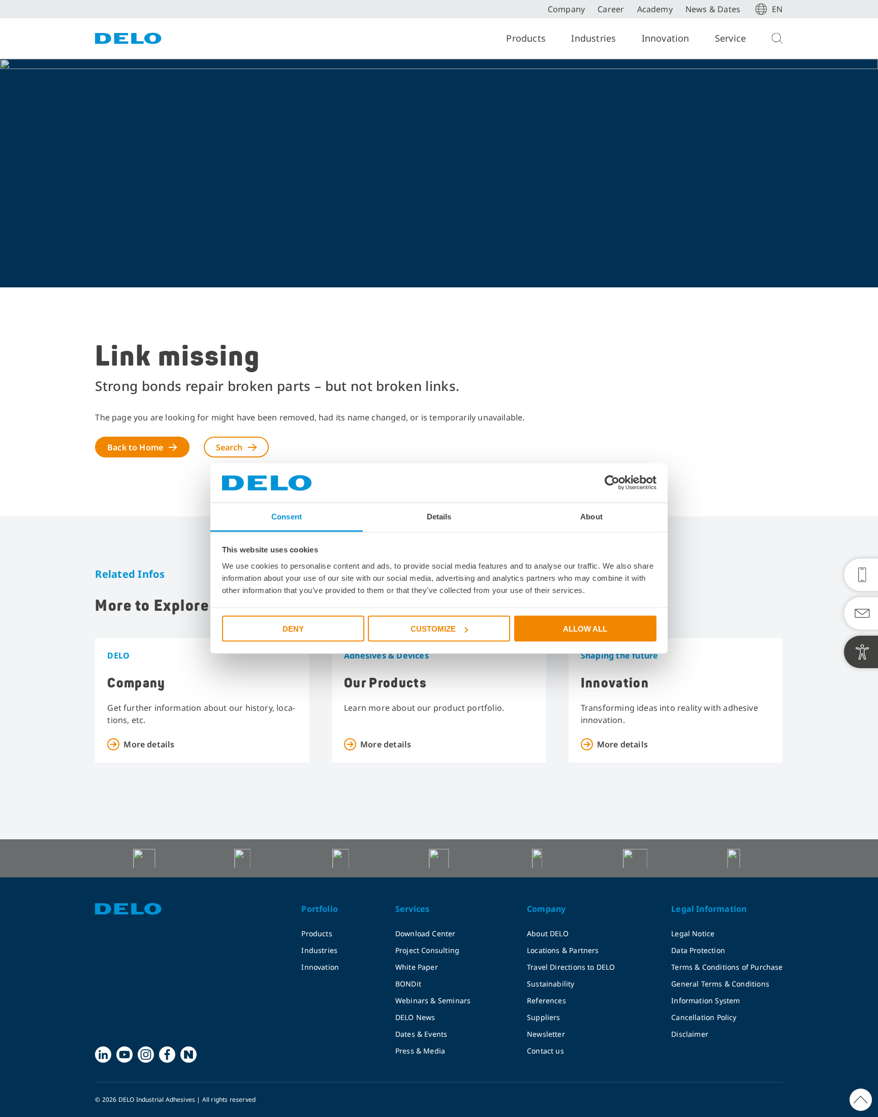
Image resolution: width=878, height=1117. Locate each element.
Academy (655, 9)
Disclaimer (689, 1034)
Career (611, 9)
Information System (705, 1000)
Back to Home (135, 447)
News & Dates (712, 9)
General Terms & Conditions (720, 984)
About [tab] (591, 516)
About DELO (548, 933)
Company (566, 9)
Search (229, 447)
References (546, 1000)
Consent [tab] (286, 516)
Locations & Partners (563, 950)
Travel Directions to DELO (571, 967)
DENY (293, 629)
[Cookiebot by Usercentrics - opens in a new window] (612, 482)
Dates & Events (421, 1034)
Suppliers (543, 1017)
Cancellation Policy (703, 1017)
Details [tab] (439, 516)
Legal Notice (692, 933)
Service (730, 38)
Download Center (425, 933)
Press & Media (420, 1051)
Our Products (385, 683)
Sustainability (551, 984)
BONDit (408, 984)
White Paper (416, 967)
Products (526, 38)
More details (148, 744)
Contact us (545, 1051)
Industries (593, 38)
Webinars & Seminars (433, 1000)
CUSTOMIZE (433, 629)
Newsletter (546, 1034)
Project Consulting (427, 950)
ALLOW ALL (585, 629)
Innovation (665, 38)
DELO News (415, 1017)
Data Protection (698, 950)
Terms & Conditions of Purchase (726, 967)
